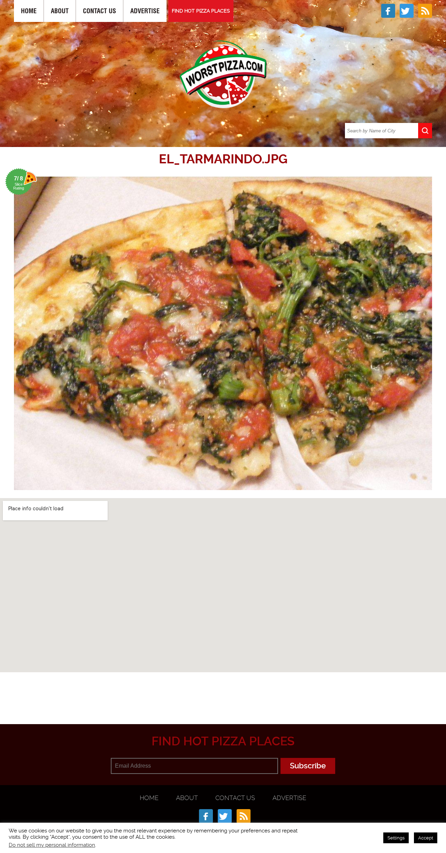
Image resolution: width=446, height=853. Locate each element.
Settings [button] (396, 837)
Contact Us (99, 11)
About (60, 11)
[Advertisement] (223, 690)
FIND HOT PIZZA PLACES (201, 11)
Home (29, 11)
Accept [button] (425, 837)
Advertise (145, 11)
